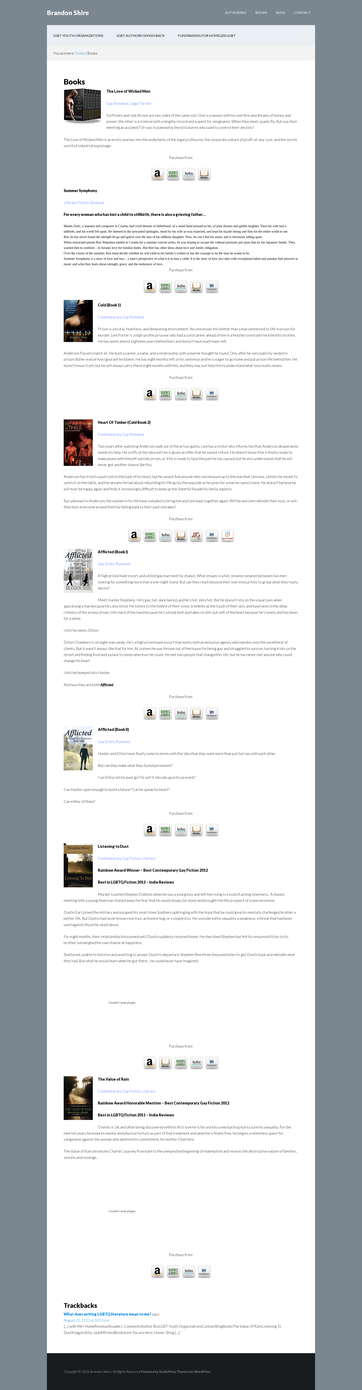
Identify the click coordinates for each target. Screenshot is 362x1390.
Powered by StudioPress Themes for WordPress (176, 1371)
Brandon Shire (68, 12)
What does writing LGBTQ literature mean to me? (107, 1314)
